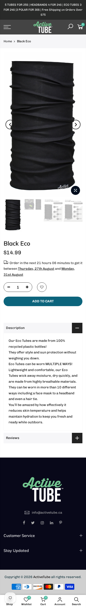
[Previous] (10, 124)
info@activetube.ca (47, 513)
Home (8, 41)
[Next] (76, 124)
